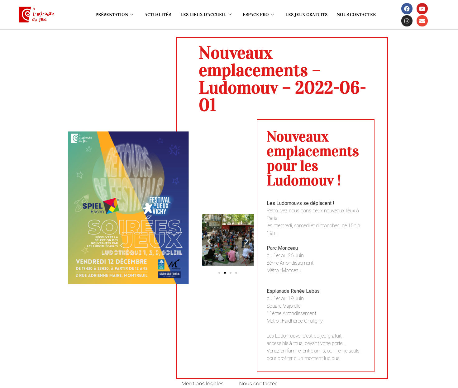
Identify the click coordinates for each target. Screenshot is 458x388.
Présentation (111, 14)
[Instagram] (407, 20)
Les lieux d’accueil (203, 14)
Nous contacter (356, 14)
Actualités (158, 14)
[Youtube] (422, 8)
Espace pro (256, 14)
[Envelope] (422, 20)
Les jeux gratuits (306, 14)
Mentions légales (202, 383)
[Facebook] (407, 8)
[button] (209, 241)
